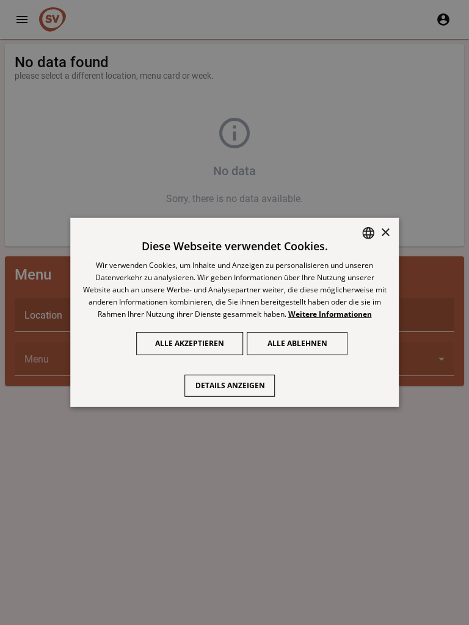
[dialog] (234, 312)
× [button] (385, 232)
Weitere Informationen (330, 313)
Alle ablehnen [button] (297, 343)
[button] (234, 379)
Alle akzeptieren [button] (189, 343)
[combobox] (368, 233)
